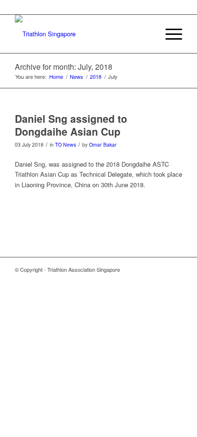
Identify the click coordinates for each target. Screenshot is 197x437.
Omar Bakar (103, 144)
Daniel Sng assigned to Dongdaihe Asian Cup (71, 125)
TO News (65, 144)
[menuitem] (146, 34)
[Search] (146, 34)
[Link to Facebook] (160, 269)
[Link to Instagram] (175, 269)
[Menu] (169, 34)
